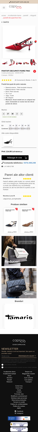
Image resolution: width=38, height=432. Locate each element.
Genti (9, 375)
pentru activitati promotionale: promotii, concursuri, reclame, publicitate (20, 367)
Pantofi (25, 15)
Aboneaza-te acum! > (27, 356)
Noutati (9, 380)
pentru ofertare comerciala (10, 364)
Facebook (19, 411)
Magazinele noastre (28, 373)
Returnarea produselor (19, 400)
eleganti (33, 15)
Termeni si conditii (19, 402)
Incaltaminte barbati (9, 373)
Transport (28, 382)
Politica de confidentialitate (19, 404)
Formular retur (19, 394)
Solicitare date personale (19, 398)
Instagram (19, 413)
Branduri (9, 378)
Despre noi (28, 371)
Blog (28, 375)
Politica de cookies (19, 406)
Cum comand (28, 378)
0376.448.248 (29, 163)
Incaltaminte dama (14, 15)
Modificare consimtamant (19, 396)
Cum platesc (29, 380)
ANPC (19, 408)
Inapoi (6, 22)
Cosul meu (19, 388)
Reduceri (9, 382)
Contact (19, 392)
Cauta (19, 390)
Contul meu (19, 386)
